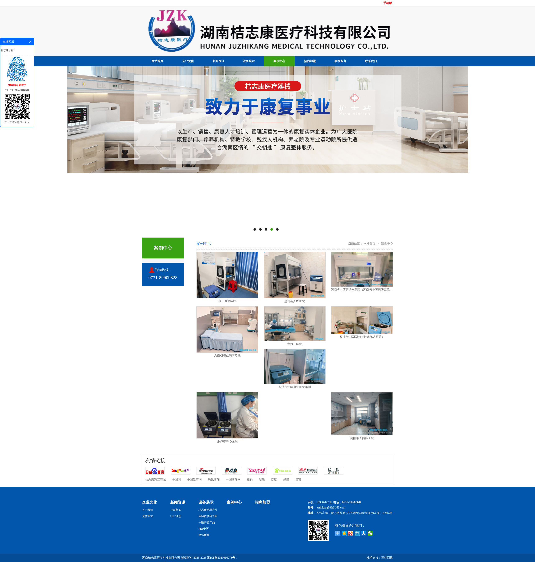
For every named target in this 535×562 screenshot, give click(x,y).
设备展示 (249, 61)
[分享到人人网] (363, 533)
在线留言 (340, 61)
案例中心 (279, 61)
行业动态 (175, 516)
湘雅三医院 (294, 344)
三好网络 (387, 557)
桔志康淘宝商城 (155, 479)
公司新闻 (175, 509)
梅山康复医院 (227, 301)
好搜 (286, 479)
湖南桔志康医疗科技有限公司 (161, 557)
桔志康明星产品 (208, 509)
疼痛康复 (204, 535)
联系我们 (371, 61)
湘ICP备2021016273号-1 (222, 557)
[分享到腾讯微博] (357, 533)
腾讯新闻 (214, 479)
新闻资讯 (218, 61)
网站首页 (157, 61)
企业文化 (188, 61)
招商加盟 (310, 61)
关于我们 (147, 509)
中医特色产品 (207, 522)
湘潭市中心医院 (227, 441)
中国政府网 (194, 479)
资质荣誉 (147, 516)
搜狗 (250, 479)
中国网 (176, 479)
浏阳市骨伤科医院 (362, 438)
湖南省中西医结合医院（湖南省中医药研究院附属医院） (362, 289)
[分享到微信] (370, 533)
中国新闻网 (233, 479)
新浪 (262, 479)
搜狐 (298, 479)
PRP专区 (204, 528)
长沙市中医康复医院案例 (295, 387)
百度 (274, 479)
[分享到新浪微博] (350, 533)
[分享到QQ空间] (344, 533)
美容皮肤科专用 (208, 516)
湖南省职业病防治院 (227, 355)
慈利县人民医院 (294, 301)
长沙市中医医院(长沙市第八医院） (362, 336)
